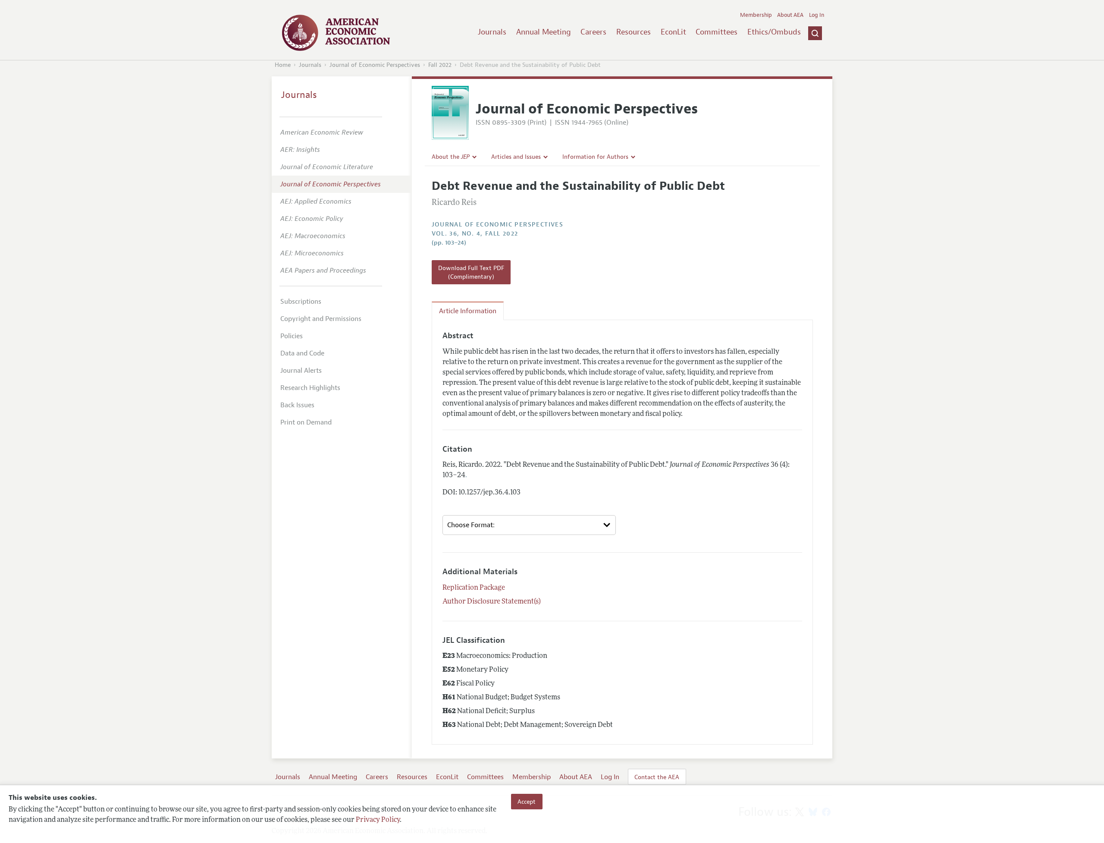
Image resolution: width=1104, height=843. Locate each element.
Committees (716, 32)
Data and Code (302, 353)
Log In (816, 15)
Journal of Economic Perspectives (374, 65)
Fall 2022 (440, 65)
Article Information (467, 311)
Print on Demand (306, 422)
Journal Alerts (301, 370)
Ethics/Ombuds (774, 32)
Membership (756, 15)
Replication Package (473, 588)
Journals (492, 32)
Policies (291, 336)
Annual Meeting (543, 32)
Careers (593, 32)
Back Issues (297, 405)
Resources (633, 32)
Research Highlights (310, 388)
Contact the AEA (656, 777)
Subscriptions (300, 301)
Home (283, 65)
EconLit (673, 32)
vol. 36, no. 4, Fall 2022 (475, 233)
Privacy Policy (378, 820)
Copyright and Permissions (320, 319)
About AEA (790, 15)
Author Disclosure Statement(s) (491, 601)
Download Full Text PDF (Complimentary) (471, 272)
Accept (527, 801)
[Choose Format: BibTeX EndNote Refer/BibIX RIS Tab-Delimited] (529, 525)
